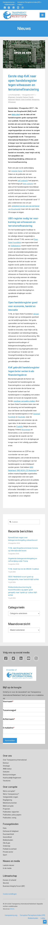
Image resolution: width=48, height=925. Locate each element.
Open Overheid (26, 99)
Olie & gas (6, 843)
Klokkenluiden (9, 4)
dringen (36, 314)
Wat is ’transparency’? (11, 794)
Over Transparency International (15, 760)
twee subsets (28, 184)
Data (4, 828)
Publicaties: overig (9, 818)
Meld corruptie (8, 806)
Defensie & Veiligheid (10, 831)
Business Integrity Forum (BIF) (14, 886)
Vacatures (6, 781)
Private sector (8, 852)
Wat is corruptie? (9, 791)
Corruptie (19, 97)
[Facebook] (5, 7)
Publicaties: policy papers (12, 815)
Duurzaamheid (8, 834)
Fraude (31, 97)
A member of (11, 670)
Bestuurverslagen (9, 775)
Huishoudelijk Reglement (12, 778)
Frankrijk (19, 426)
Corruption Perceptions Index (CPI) (28, 2)
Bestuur (6, 763)
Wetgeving (35, 99)
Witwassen (12, 102)
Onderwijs (6, 846)
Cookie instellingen (10, 894)
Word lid (6, 883)
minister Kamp (16, 171)
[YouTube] (18, 7)
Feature (25, 97)
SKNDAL (12, 909)
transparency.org (8, 2)
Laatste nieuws (8, 865)
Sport (5, 855)
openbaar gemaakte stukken (24, 401)
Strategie (6, 766)
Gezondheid (7, 837)
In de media (7, 868)
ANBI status (7, 769)
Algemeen (11, 97)
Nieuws (17, 99)
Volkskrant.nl (15, 246)
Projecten (6, 809)
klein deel (16, 114)
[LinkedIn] (13, 7)
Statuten (6, 772)
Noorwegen (26, 430)
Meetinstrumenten (10, 803)
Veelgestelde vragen (10, 797)
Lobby (19, 4)
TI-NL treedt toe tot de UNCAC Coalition (23, 569)
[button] (42, 15)
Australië (21, 417)
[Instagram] (22, 7)
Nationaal (11, 99)
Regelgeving (7, 800)
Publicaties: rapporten (11, 812)
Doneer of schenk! (9, 880)
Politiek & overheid (9, 849)
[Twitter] (9, 7)
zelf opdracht (23, 180)
